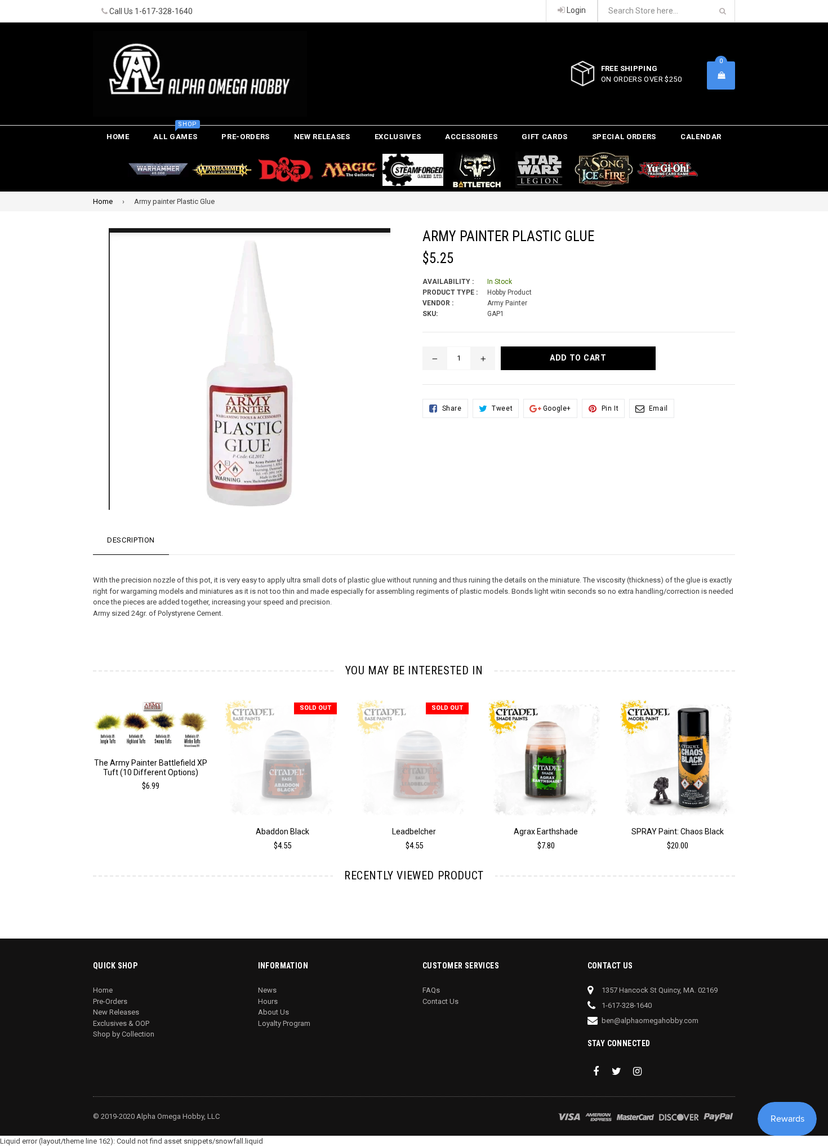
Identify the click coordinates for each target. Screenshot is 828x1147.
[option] (142, 750)
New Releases (322, 136)
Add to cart (546, 751)
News (267, 990)
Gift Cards (545, 136)
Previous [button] (77, 764)
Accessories (471, 136)
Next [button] (750, 764)
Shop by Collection (123, 1034)
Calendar (701, 136)
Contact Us (440, 1001)
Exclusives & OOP (121, 1023)
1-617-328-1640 (164, 11)
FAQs (431, 990)
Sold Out (315, 708)
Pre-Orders (245, 136)
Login (575, 10)
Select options (150, 717)
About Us (273, 1012)
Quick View (150, 736)
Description (131, 540)
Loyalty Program (284, 1023)
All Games (175, 133)
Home (118, 136)
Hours (268, 1001)
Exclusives (398, 136)
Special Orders (624, 136)
